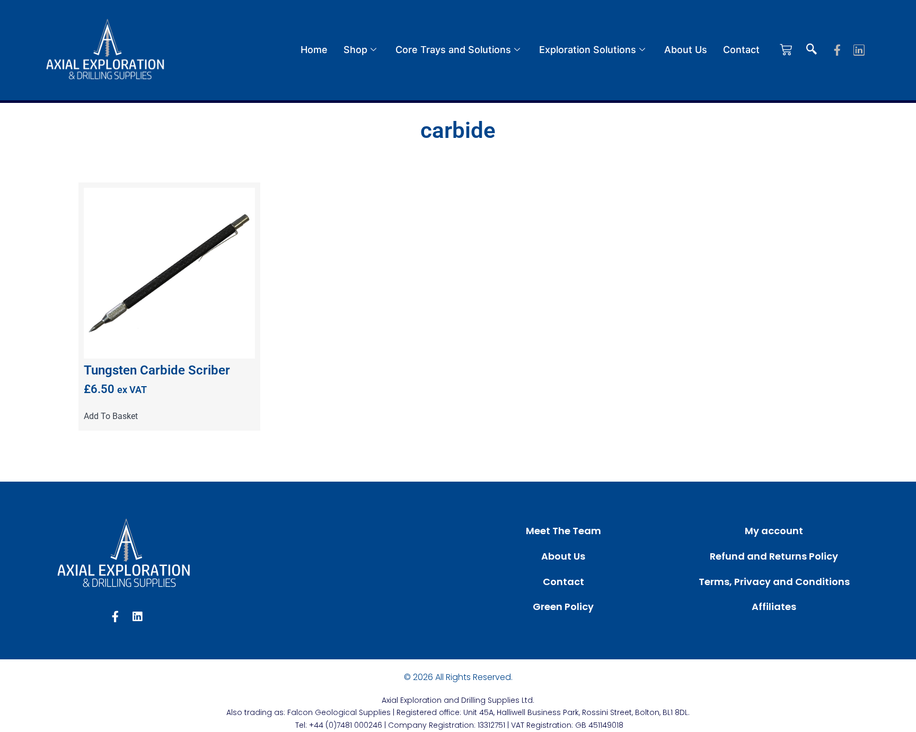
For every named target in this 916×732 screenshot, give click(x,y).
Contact (741, 49)
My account (774, 530)
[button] (811, 49)
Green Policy (563, 606)
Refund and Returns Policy (774, 556)
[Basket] (786, 49)
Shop (355, 49)
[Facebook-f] (837, 50)
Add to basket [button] (111, 416)
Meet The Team (563, 530)
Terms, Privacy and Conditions (774, 581)
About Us (685, 49)
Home (314, 49)
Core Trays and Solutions (453, 49)
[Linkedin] (859, 50)
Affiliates (774, 606)
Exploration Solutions (587, 49)
